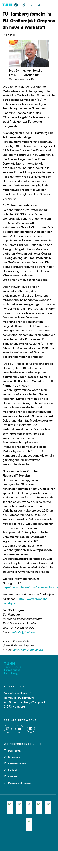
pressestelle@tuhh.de (28, 649)
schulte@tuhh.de (23, 632)
